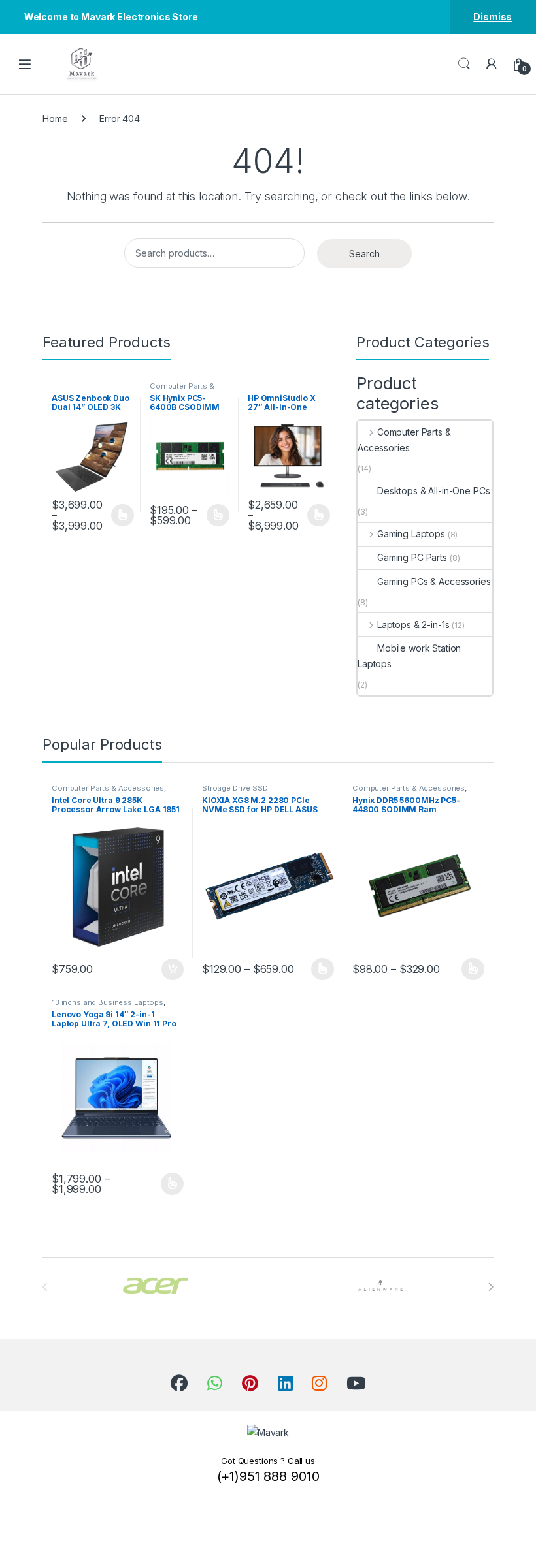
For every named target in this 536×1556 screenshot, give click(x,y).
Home (54, 118)
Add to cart (172, 970)
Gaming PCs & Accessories (434, 581)
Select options (118, 515)
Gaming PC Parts (412, 557)
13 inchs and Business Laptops (107, 1002)
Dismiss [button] (492, 16)
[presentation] (491, 1287)
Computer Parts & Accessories (182, 389)
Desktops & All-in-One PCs (433, 490)
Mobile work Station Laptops (409, 656)
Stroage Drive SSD (235, 788)
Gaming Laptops (411, 533)
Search (464, 64)
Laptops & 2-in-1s (413, 624)
